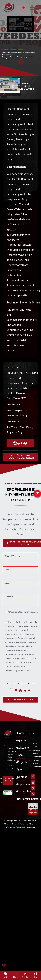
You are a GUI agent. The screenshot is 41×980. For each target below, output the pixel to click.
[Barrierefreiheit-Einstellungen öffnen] (37, 493)
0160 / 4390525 (35, 745)
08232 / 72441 (35, 736)
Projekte (20, 762)
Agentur (20, 740)
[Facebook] (33, 776)
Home (20, 732)
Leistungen (20, 747)
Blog (20, 769)
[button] (20, 965)
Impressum (20, 784)
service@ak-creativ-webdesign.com (35, 753)
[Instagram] (33, 782)
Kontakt (20, 776)
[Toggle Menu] (32, 8)
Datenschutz (20, 791)
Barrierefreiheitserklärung (20, 798)
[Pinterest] (33, 788)
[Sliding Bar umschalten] (24, 7)
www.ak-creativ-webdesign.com (35, 763)
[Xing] (33, 794)
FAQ (20, 754)
